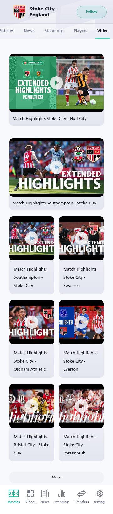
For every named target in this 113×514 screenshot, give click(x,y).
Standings (54, 31)
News (29, 31)
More (56, 477)
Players (80, 31)
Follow (91, 12)
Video (103, 31)
